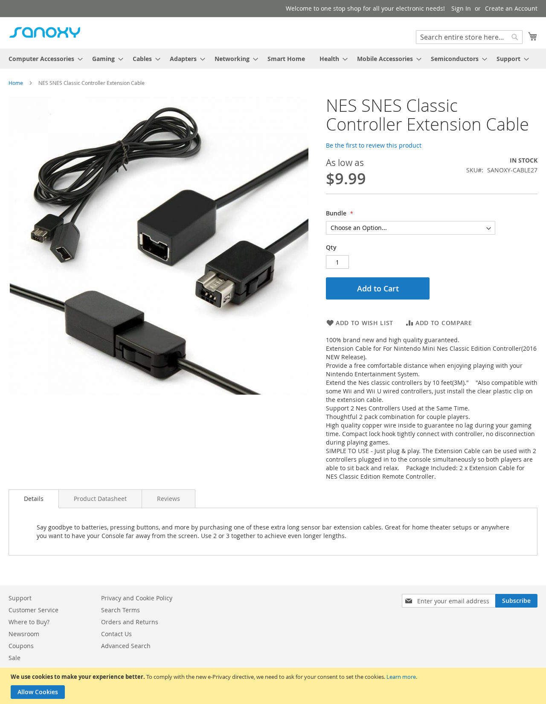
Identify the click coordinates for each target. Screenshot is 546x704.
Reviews (168, 499)
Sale (14, 658)
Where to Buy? (29, 622)
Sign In (461, 8)
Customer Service (33, 610)
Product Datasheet (100, 499)
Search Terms (120, 610)
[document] (274, 686)
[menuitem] (43, 59)
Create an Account (511, 8)
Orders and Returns (129, 622)
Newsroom (24, 634)
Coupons (21, 646)
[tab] (34, 498)
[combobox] (469, 37)
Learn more (401, 677)
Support (20, 598)
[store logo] (45, 32)
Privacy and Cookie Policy (136, 598)
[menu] (273, 59)
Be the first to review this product (373, 145)
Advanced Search (126, 646)
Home (16, 82)
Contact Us (116, 634)
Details (34, 499)
